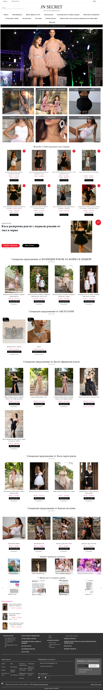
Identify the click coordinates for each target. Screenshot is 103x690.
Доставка (21, 678)
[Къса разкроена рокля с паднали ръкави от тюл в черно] (14, 194)
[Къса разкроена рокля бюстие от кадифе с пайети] (64, 194)
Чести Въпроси (14, 675)
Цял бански (52, 647)
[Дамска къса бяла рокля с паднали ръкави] (14, 160)
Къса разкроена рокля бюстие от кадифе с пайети (64, 207)
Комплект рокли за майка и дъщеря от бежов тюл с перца (64, 295)
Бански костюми (52, 642)
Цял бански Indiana (14, 543)
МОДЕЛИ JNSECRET (70, 638)
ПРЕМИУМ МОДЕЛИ (70, 649)
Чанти (50, 635)
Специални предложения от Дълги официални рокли (51, 361)
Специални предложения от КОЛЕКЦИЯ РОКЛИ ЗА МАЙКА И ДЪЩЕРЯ (51, 259)
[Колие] (39, 331)
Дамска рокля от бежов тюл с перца (64, 491)
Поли (6, 643)
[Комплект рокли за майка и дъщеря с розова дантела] (14, 279)
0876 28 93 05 (15, 1)
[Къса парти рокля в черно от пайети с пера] (39, 160)
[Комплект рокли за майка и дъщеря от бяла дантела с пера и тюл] (39, 279)
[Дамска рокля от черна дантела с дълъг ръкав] (88, 476)
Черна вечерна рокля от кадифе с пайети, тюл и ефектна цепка (14, 398)
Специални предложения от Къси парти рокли (51, 456)
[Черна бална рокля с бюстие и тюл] (88, 381)
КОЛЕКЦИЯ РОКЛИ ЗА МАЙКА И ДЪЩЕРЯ (31, 642)
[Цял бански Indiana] (14, 528)
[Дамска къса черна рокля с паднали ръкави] (39, 194)
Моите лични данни (96, 684)
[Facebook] (98, 1)
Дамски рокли (48, 14)
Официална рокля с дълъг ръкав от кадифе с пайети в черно (89, 207)
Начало (6, 14)
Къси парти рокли (9, 641)
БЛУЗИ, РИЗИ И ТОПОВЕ (28, 638)
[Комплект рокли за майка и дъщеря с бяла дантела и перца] (88, 279)
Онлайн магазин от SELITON (51, 688)
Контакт (4, 670)
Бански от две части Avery (64, 543)
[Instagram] (100, 1)
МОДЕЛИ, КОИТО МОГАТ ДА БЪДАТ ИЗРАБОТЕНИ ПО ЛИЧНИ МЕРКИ (80, 642)
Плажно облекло (51, 18)
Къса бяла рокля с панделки (88, 172)
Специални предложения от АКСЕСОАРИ (51, 311)
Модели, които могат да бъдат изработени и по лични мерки (78, 18)
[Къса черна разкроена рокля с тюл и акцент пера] (64, 160)
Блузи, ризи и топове (12, 18)
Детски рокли (27, 18)
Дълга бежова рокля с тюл (39, 397)
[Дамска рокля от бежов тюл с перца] (63, 476)
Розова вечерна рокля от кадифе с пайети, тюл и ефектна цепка (64, 398)
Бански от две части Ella (89, 543)
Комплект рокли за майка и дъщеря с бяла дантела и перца (89, 295)
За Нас (3, 667)
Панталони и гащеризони (91, 14)
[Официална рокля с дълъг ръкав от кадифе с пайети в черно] (89, 194)
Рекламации (31, 663)
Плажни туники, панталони (72, 635)
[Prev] (3, 567)
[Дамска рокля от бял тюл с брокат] (39, 476)
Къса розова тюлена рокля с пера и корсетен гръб (14, 492)
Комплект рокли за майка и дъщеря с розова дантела (14, 295)
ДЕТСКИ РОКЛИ (26, 646)
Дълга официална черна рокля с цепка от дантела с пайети (14, 440)
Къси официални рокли (10, 639)
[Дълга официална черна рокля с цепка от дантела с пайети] (14, 424)
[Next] (100, 567)
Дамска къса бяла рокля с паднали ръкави (14, 173)
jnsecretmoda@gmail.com (50, 663)
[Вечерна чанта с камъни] (14, 331)
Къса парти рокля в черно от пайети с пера (39, 173)
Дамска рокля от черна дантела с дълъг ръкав (89, 492)
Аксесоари (38, 18)
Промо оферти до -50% (33, 14)
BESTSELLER (68, 646)
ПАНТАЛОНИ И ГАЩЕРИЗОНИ (30, 635)
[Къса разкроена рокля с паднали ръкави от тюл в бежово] (5, 626)
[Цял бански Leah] (39, 528)
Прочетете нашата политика (40, 684)
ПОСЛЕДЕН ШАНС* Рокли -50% (11, 646)
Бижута (50, 637)
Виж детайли (14, 180)
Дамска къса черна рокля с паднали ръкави (39, 207)
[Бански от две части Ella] (88, 528)
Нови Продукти (17, 14)
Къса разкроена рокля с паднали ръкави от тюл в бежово (16, 624)
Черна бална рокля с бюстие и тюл (89, 397)
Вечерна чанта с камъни (14, 346)
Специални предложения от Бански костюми (51, 508)
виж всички (51, 261)
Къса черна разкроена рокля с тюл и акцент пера (64, 173)
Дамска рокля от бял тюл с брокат (39, 491)
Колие (39, 346)
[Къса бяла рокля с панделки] (89, 160)
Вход (11, 663)
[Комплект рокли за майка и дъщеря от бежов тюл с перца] (63, 279)
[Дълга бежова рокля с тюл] (39, 381)
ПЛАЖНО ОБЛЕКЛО (53, 640)
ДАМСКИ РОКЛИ (8, 635)
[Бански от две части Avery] (63, 528)
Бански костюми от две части (54, 645)
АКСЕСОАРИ (25, 651)
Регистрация (13, 667)
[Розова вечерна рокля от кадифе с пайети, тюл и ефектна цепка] (63, 381)
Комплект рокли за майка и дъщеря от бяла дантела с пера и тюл (39, 295)
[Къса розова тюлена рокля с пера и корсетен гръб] (14, 476)
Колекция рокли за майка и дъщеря (68, 14)
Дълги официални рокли (10, 638)
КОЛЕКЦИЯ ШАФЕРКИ (28, 649)
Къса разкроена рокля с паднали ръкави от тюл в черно (14, 207)
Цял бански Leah (39, 543)
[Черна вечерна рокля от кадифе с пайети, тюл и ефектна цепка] (14, 381)
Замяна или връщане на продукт (31, 668)
